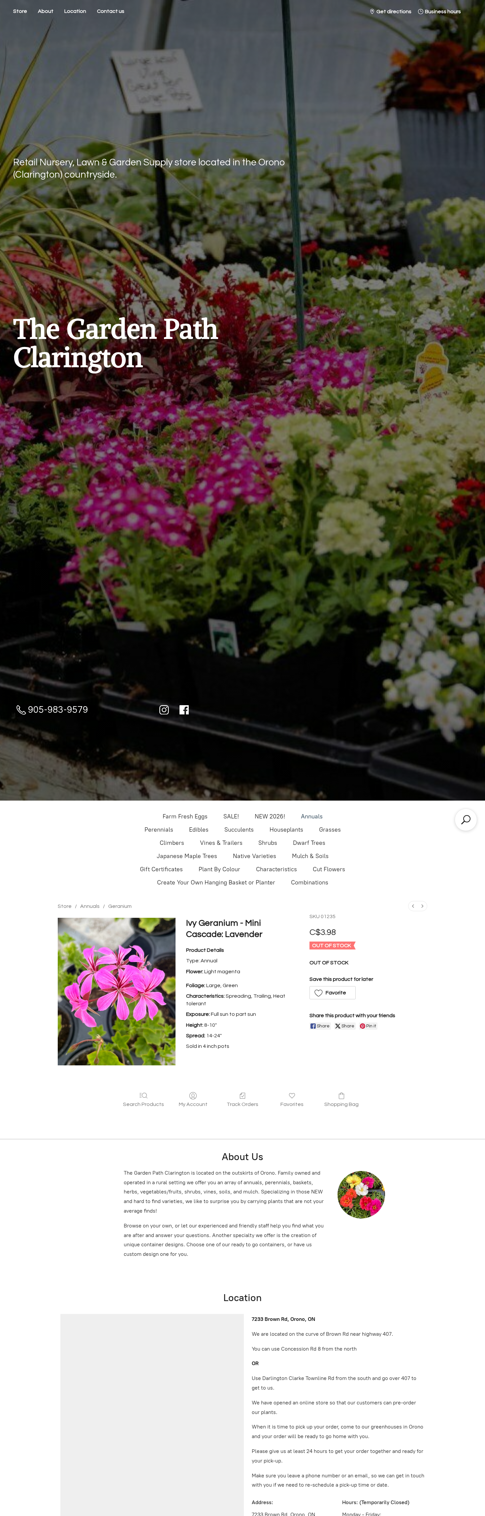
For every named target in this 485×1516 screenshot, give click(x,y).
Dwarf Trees (309, 842)
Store (20, 11)
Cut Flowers (329, 869)
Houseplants (286, 829)
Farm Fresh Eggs (185, 816)
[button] (332, 992)
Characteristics (276, 869)
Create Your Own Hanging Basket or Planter (216, 882)
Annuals (312, 816)
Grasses (330, 829)
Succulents (239, 829)
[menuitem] (413, 906)
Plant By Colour (219, 869)
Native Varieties (254, 856)
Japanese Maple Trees (187, 856)
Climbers (172, 842)
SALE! (231, 816)
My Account (193, 1104)
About (45, 11)
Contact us (110, 11)
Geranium (120, 906)
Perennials (159, 829)
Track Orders (242, 1104)
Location (75, 11)
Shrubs (267, 842)
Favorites (292, 1104)
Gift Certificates (161, 869)
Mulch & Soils (310, 856)
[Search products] (466, 820)
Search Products (143, 1104)
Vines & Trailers (221, 842)
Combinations (309, 882)
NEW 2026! (270, 816)
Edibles (199, 829)
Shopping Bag (341, 1104)
